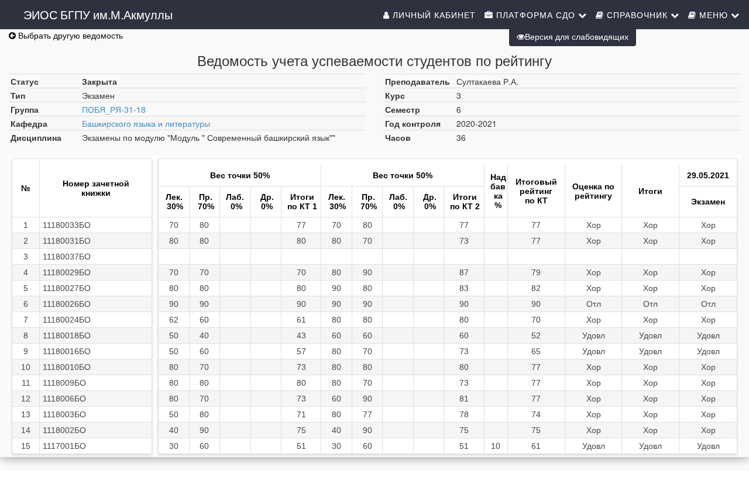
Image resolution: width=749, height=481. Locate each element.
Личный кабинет (433, 14)
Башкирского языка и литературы (146, 123)
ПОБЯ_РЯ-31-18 (114, 109)
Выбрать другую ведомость (69, 35)
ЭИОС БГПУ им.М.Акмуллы (98, 14)
